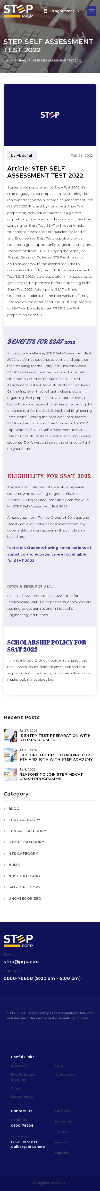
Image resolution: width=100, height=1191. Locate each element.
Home (8, 60)
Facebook (64, 1111)
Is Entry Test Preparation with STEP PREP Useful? (55, 737)
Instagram (64, 1121)
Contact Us (65, 1074)
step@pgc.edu (21, 962)
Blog (22, 60)
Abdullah (25, 155)
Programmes (62, 11)
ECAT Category (24, 820)
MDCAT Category (26, 842)
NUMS (14, 865)
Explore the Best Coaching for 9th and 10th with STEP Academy (57, 757)
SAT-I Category (24, 887)
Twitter (61, 1132)
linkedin (62, 1142)
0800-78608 (18, 978)
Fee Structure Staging (23, 1076)
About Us (19, 1066)
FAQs (59, 1066)
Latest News (22, 1096)
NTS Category (23, 853)
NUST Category (24, 876)
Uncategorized (24, 898)
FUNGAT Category (27, 831)
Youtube (62, 1153)
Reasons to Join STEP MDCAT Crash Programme (51, 776)
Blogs (16, 1088)
